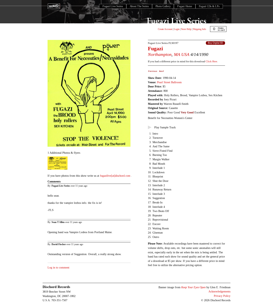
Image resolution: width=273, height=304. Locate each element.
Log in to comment (58, 267)
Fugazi (155, 48)
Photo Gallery (163, 6)
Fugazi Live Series (113, 6)
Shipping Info (199, 29)
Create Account (165, 29)
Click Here (211, 61)
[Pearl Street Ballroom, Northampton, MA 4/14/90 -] (89, 147)
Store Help (186, 29)
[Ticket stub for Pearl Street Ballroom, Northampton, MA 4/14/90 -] (58, 169)
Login (176, 29)
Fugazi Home (184, 6)
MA (177, 54)
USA (185, 54)
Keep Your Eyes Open (193, 287)
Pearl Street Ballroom (169, 82)
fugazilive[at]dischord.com (115, 175)
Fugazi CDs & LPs (209, 6)
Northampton (159, 54)
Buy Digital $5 (215, 43)
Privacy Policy (222, 295)
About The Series (139, 6)
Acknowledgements (219, 291)
